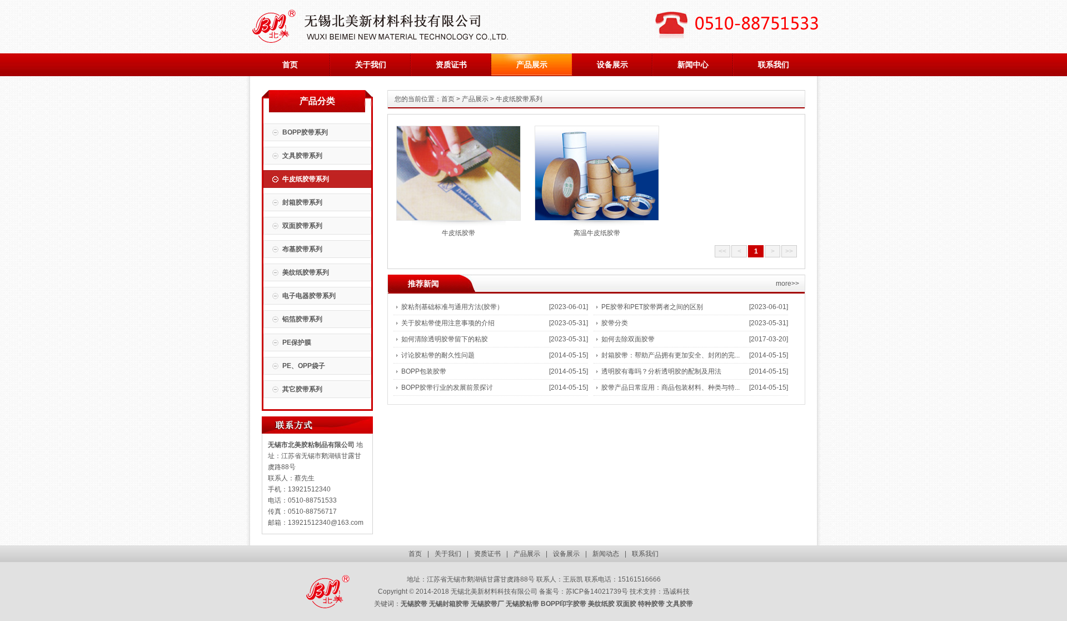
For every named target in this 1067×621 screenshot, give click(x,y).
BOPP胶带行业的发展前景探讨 (447, 387)
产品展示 (531, 64)
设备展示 (612, 64)
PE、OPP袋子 (303, 366)
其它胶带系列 (302, 389)
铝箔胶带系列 (302, 319)
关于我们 (370, 64)
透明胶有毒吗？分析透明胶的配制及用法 (661, 371)
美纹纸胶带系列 (305, 272)
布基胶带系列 (302, 249)
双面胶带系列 (302, 226)
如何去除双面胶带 (628, 339)
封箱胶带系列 (302, 202)
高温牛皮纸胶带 (597, 233)
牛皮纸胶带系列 (305, 179)
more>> (787, 283)
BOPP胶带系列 (305, 132)
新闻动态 (605, 554)
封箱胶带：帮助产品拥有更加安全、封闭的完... (670, 355)
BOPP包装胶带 (423, 371)
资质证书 (451, 64)
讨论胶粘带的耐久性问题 (438, 355)
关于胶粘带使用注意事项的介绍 (448, 323)
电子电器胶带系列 (309, 296)
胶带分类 (614, 323)
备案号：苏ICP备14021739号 (583, 591)
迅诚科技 (676, 591)
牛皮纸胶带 (458, 233)
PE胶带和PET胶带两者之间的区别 (652, 307)
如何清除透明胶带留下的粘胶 (444, 339)
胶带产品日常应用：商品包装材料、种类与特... (670, 387)
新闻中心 (693, 64)
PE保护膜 (296, 342)
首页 (290, 64)
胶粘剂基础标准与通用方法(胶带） (452, 307)
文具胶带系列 (302, 156)
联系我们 (773, 64)
